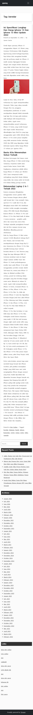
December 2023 (9, 585)
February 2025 (8, 547)
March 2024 (7, 577)
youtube (6, 435)
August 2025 (8, 531)
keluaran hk (4, 682)
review (13, 433)
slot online (4, 686)
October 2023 (8, 591)
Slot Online (13, 427)
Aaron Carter (8, 40)
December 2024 (9, 553)
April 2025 (7, 542)
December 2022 (9, 618)
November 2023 (9, 588)
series (22, 433)
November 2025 (9, 523)
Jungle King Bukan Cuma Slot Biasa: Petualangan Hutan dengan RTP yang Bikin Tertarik (17, 483)
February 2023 (8, 612)
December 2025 (9, 520)
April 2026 (7, 509)
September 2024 (9, 561)
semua (17, 433)
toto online (4, 654)
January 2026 (8, 518)
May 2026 (7, 507)
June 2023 (7, 601)
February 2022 (8, 637)
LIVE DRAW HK (6, 670)
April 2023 (7, 607)
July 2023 (7, 599)
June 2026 (7, 504)
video (26, 433)
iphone (22, 430)
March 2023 (7, 610)
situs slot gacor (6, 666)
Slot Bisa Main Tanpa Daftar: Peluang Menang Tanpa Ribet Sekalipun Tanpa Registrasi (16, 474)
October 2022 (8, 623)
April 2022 (7, 631)
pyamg (5, 3)
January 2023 (8, 615)
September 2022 (9, 626)
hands (17, 430)
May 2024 (7, 572)
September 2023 (9, 593)
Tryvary (23, 712)
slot (2, 658)
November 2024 (9, 555)
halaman (11, 430)
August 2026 (8, 499)
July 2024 (7, 566)
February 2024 (8, 580)
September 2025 (9, 528)
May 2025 (7, 539)
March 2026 (7, 512)
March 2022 (7, 634)
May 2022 (7, 629)
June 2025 (7, 537)
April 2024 (7, 574)
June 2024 (7, 569)
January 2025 (8, 550)
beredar (6, 430)
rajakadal (4, 662)
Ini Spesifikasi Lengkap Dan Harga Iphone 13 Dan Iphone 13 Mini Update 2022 (16, 31)
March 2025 (7, 545)
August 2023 (8, 596)
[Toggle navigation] (28, 3)
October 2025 (8, 526)
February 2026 (8, 515)
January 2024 (8, 583)
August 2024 (8, 564)
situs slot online (6, 650)
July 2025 (7, 534)
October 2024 (8, 558)
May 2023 (7, 604)
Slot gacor (4, 694)
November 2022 (9, 620)
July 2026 (7, 501)
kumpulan (7, 433)
